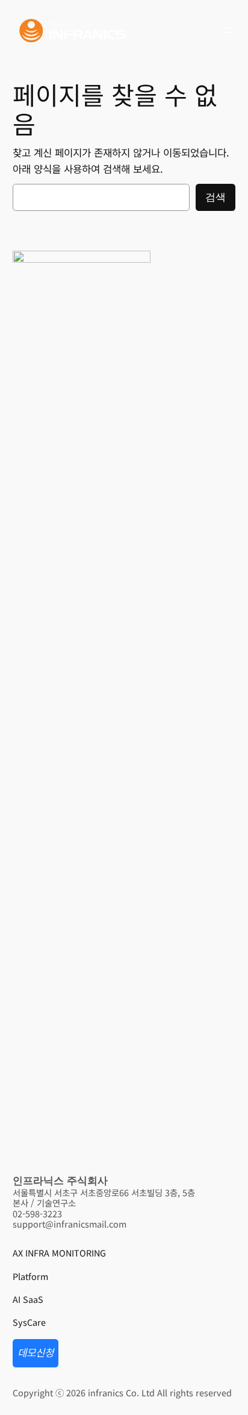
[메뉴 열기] (228, 30)
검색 (215, 197)
